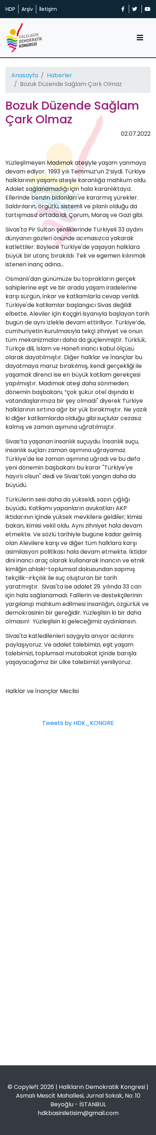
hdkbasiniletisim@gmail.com (78, 1113)
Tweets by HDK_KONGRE (78, 723)
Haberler (59, 75)
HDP (10, 9)
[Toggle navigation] (140, 37)
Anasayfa (24, 75)
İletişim (48, 9)
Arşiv (27, 9)
